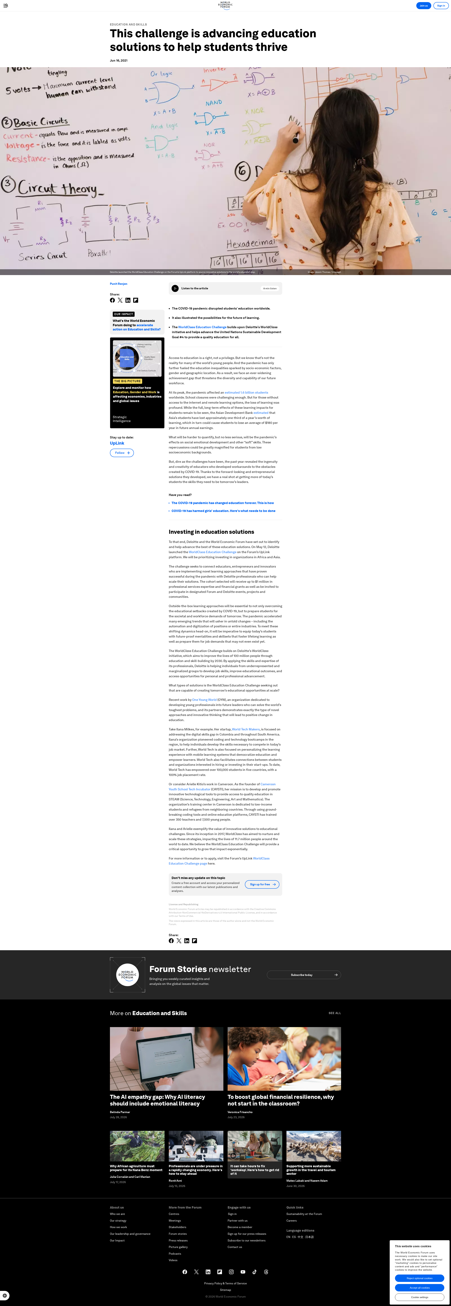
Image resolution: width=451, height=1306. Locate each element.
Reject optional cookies (420, 1278)
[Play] (175, 288)
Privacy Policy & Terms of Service (225, 1283)
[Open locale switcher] (4, 1295)
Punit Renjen (118, 283)
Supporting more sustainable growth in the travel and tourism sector (311, 1170)
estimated (261, 413)
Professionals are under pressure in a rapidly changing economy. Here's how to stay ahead (196, 1170)
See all (335, 1013)
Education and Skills (128, 24)
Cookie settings (419, 1297)
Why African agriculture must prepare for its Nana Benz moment (136, 1168)
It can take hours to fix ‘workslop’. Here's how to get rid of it (254, 1170)
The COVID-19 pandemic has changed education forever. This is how (223, 503)
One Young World (204, 700)
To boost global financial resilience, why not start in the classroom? (281, 1100)
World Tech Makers (246, 729)
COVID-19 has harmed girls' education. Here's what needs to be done (224, 511)
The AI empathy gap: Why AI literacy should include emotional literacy (157, 1100)
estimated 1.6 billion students (246, 392)
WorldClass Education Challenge (202, 327)
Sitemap (225, 1290)
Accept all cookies (420, 1287)
